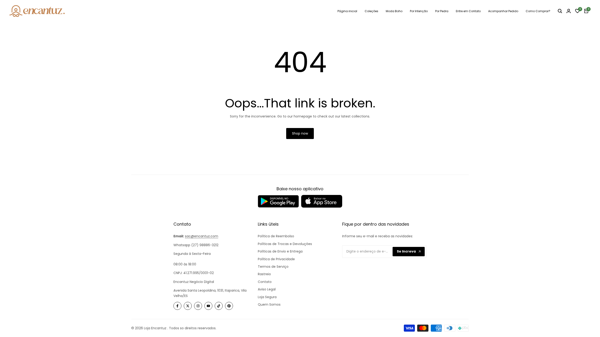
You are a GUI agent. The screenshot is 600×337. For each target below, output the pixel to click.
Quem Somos (269, 304)
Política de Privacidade (276, 259)
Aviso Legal (267, 289)
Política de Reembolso (276, 236)
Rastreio (264, 274)
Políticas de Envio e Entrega (280, 251)
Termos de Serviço (273, 266)
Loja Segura (267, 297)
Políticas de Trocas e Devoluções (285, 244)
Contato (265, 281)
